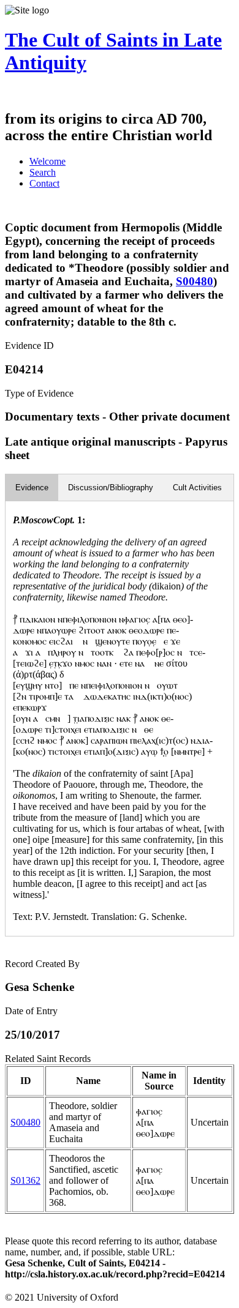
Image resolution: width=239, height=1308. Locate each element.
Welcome (47, 161)
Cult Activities (197, 487)
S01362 (25, 1180)
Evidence (31, 487)
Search (42, 172)
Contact (44, 183)
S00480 (194, 281)
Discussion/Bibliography (110, 487)
